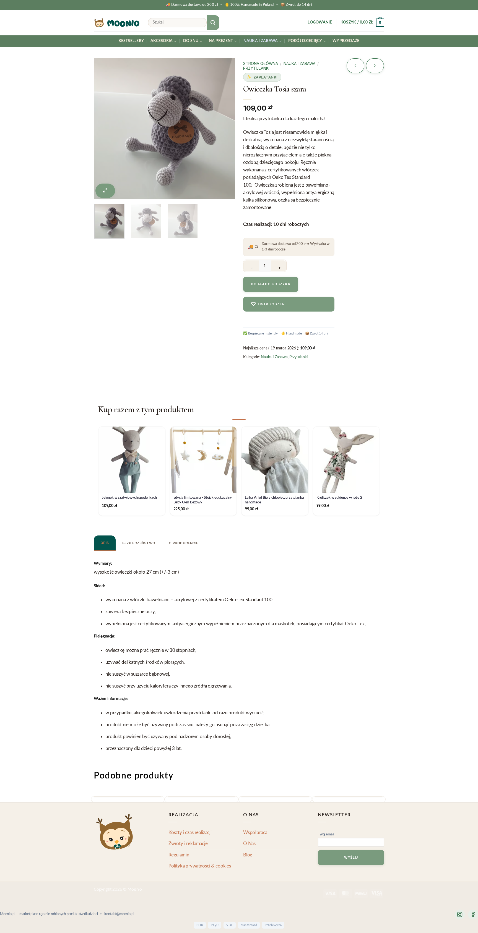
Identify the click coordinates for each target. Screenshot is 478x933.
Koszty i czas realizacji (190, 832)
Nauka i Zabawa (260, 41)
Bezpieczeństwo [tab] (138, 543)
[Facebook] (473, 914)
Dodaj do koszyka (270, 284)
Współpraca (255, 832)
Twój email (326, 834)
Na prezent (221, 41)
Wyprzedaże (346, 41)
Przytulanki (256, 68)
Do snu (191, 41)
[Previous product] (375, 65)
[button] (320, 22)
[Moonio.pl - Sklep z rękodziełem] (117, 23)
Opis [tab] (104, 543)
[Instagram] (460, 914)
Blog (247, 855)
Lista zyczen (267, 304)
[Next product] (355, 65)
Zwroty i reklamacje (188, 843)
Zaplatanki (265, 77)
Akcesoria (161, 41)
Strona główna (260, 63)
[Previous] (105, 121)
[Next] (223, 121)
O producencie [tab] (183, 543)
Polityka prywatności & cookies (199, 866)
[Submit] (213, 22)
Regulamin (178, 855)
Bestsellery (131, 41)
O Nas (249, 843)
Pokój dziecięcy (305, 41)
